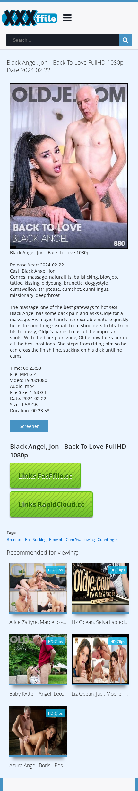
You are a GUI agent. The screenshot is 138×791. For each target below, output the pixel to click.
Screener (29, 426)
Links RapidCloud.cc (51, 504)
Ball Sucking (36, 539)
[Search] (125, 40)
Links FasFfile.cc (45, 475)
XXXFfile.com (29, 18)
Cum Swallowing (80, 539)
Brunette (14, 539)
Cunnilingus (108, 539)
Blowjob (56, 539)
